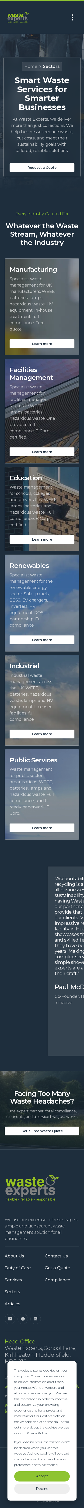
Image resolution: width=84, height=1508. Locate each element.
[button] (72, 17)
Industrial (24, 666)
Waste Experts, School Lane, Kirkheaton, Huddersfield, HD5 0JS (41, 1351)
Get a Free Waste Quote (42, 1131)
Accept (42, 1476)
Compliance (57, 1280)
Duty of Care (18, 1268)
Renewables (29, 565)
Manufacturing (33, 269)
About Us (14, 1256)
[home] (22, 17)
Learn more (42, 344)
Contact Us (56, 1256)
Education (26, 478)
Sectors (51, 66)
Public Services (33, 760)
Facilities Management (31, 374)
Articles (12, 1304)
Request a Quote (42, 167)
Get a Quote (57, 1268)
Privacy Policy (47, 1501)
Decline (42, 1489)
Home (30, 66)
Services (13, 1280)
